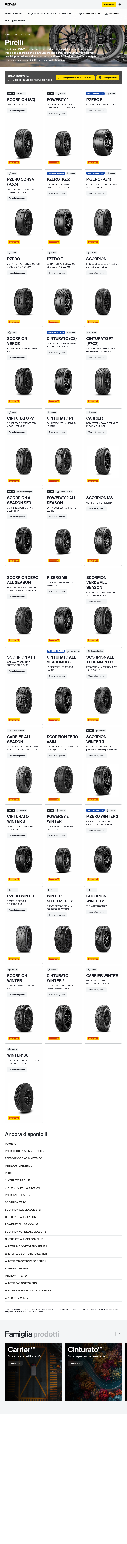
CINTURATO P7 (20, 418)
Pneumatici (18, 13)
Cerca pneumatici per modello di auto (77, 78)
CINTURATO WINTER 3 (18, 819)
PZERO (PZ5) (58, 179)
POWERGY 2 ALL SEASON (61, 500)
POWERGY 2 (58, 99)
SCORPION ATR (21, 657)
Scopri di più (15, 1363)
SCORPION (96, 259)
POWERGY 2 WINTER (58, 819)
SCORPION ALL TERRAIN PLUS (100, 659)
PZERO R (94, 99)
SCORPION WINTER (17, 978)
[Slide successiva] (119, 1333)
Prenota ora (109, 4)
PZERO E (55, 259)
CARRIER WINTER (102, 975)
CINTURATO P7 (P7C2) (99, 341)
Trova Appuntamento (15, 20)
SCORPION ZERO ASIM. (62, 739)
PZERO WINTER (21, 896)
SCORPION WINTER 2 (96, 898)
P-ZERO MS (57, 577)
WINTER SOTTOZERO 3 (60, 898)
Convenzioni (65, 13)
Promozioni (52, 13)
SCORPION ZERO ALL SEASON (22, 580)
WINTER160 (17, 1055)
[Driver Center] (11, 4)
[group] (63, 1143)
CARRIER (94, 418)
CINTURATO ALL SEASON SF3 (61, 659)
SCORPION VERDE (17, 341)
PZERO (13, 259)
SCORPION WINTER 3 (96, 739)
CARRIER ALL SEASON (19, 739)
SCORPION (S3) (21, 99)
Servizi (8, 13)
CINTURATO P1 (60, 418)
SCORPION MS (99, 498)
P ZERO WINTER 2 (102, 816)
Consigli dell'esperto (35, 13)
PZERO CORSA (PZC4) (20, 182)
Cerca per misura (110, 78)
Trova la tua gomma (17, 111)
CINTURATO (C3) (62, 338)
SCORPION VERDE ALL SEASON (96, 582)
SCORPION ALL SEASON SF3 (21, 500)
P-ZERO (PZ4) (98, 179)
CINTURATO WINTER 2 (57, 978)
